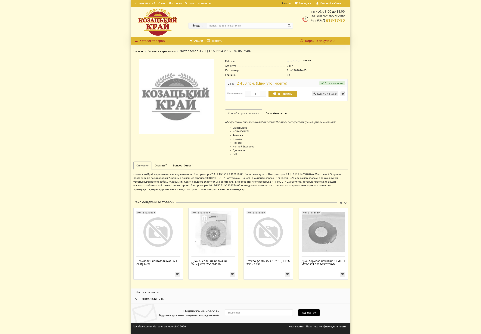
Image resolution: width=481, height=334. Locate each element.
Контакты (204, 3)
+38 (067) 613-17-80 (152, 298)
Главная (138, 51)
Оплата (189, 3)
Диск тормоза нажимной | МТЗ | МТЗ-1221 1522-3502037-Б (323, 262)
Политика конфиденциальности (326, 326)
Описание (142, 165)
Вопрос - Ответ (183, 165)
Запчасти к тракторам (161, 51)
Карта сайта (296, 326)
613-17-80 (328, 20)
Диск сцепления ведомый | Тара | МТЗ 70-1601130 (209, 262)
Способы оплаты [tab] (276, 113)
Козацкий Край (145, 3)
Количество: (235, 93)
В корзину (285, 94)
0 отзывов (306, 60)
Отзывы (161, 165)
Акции (198, 41)
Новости (216, 41)
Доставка (175, 3)
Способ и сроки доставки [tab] (243, 113)
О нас (162, 3)
